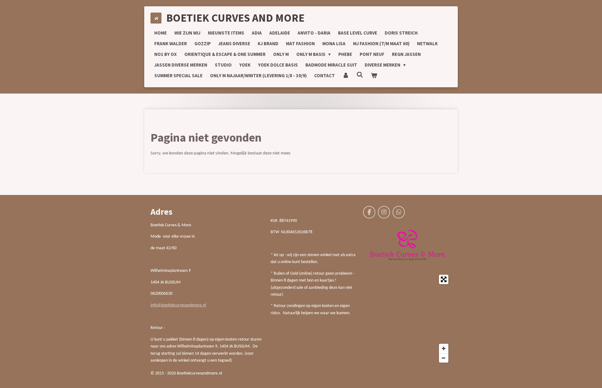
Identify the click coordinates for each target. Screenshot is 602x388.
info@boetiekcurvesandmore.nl (178, 305)
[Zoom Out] (443, 358)
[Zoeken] (360, 74)
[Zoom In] (443, 348)
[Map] (407, 319)
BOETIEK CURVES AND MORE (235, 18)
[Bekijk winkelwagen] (374, 75)
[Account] (346, 75)
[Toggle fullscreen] (443, 279)
